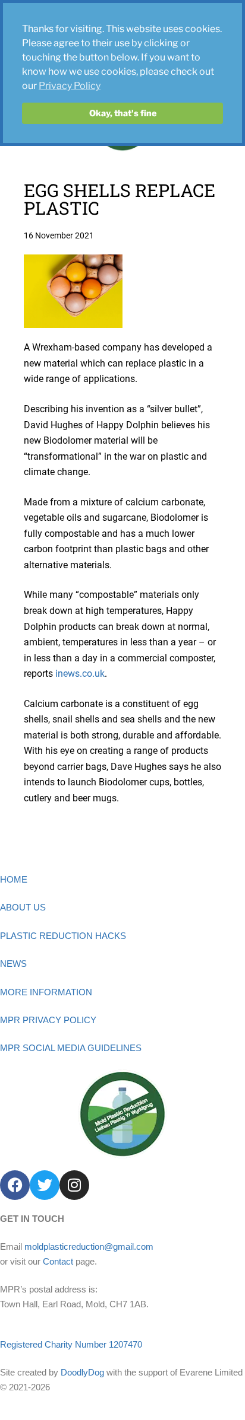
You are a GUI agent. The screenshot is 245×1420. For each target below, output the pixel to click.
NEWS (13, 964)
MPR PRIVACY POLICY (48, 1020)
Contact (58, 1261)
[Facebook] (15, 1185)
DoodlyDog (82, 1372)
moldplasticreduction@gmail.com (88, 1246)
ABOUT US (23, 907)
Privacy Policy (69, 85)
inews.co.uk (80, 673)
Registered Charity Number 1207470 (71, 1344)
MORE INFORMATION (46, 992)
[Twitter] (44, 1185)
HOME (13, 879)
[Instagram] (74, 1185)
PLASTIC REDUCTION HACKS (63, 936)
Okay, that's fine (122, 113)
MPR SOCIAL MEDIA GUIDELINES (71, 1048)
